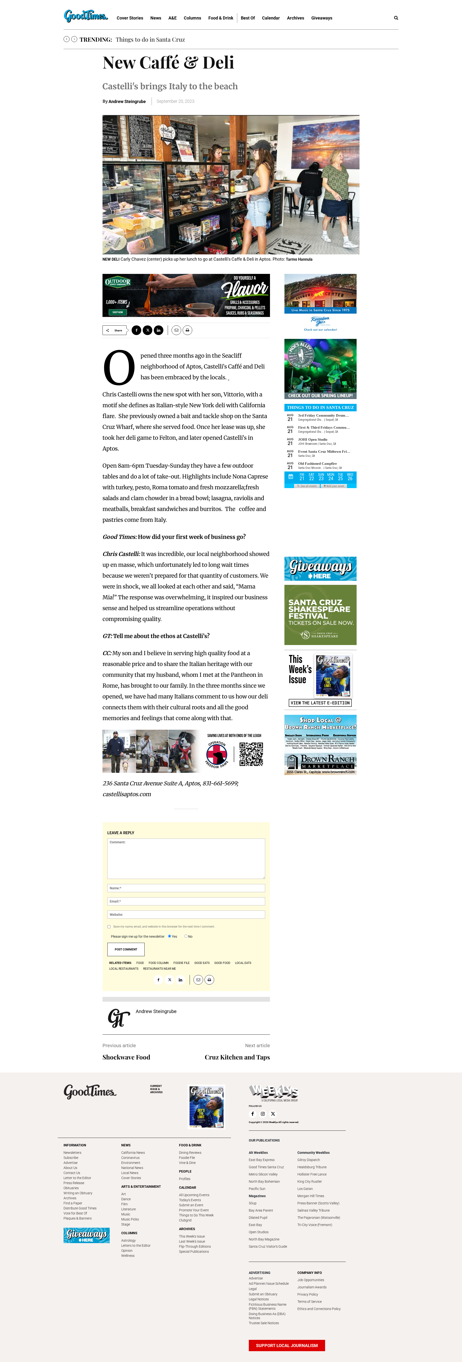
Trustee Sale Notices (264, 1323)
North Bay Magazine (264, 1239)
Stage (125, 1224)
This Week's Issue (192, 1236)
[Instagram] (263, 1114)
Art (123, 1194)
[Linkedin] (158, 330)
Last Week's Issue (192, 1241)
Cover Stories (131, 1178)
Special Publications (194, 1251)
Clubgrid (185, 1220)
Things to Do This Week (196, 1215)
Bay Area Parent (261, 1210)
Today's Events (190, 1200)
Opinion (127, 1250)
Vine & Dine (187, 1163)
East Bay (255, 1225)
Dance (126, 1199)
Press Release (74, 1183)
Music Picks (130, 1219)
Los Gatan (305, 1189)
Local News (129, 1173)
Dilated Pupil (258, 1218)
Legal (253, 1289)
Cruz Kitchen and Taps (237, 1057)
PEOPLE (185, 1171)
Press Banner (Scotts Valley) (318, 1203)
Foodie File (187, 1158)
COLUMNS (129, 1233)
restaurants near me (159, 968)
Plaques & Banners (78, 1218)
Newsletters (72, 1153)
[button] (396, 18)
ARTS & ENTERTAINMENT (141, 1186)
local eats (243, 963)
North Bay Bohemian (264, 1181)
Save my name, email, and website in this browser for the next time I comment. (164, 926)
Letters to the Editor (136, 1245)
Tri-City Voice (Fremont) (314, 1225)
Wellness (128, 1256)
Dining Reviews (190, 1153)
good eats (202, 963)
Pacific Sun (257, 1189)
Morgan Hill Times (310, 1196)
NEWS (126, 1145)
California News (133, 1153)
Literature (128, 1209)
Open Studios (259, 1232)
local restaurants (123, 968)
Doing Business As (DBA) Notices (267, 1316)
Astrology (128, 1240)
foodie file (181, 963)
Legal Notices (259, 1299)
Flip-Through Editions (195, 1246)
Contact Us (72, 1173)
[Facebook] (136, 330)
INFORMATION (75, 1145)
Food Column (159, 963)
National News (132, 1168)
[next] (74, 39)
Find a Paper (73, 1203)
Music (125, 1214)
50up (253, 1203)
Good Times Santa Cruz (266, 1167)
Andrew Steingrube (127, 101)
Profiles (184, 1179)
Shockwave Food (126, 1057)
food (140, 963)
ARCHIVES (156, 1089)
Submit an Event (191, 1205)
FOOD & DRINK (190, 1145)
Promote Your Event (194, 1210)
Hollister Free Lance (312, 1174)
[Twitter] (147, 330)
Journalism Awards (312, 1287)
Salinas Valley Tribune (313, 1210)
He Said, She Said (138, 39)
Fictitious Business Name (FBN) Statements (267, 1306)
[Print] (187, 330)
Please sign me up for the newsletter (138, 936)
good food (222, 963)
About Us (70, 1168)
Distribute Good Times (80, 1208)
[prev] (67, 39)
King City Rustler (309, 1181)
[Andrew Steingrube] (119, 1018)
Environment (130, 1163)
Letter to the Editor (77, 1178)
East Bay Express (262, 1160)
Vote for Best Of (75, 1213)
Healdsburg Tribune (312, 1167)
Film (124, 1204)
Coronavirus (130, 1158)
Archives (70, 1198)
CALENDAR (187, 1187)
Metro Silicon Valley (263, 1174)
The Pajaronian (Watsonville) (318, 1218)
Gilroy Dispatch (308, 1160)
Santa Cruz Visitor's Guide (268, 1246)
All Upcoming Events (194, 1195)
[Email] (174, 330)
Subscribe (71, 1158)
